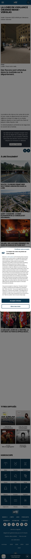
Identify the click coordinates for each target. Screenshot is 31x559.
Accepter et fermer (15, 301)
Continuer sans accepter (22, 249)
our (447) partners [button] (10, 256)
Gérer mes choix (15, 306)
